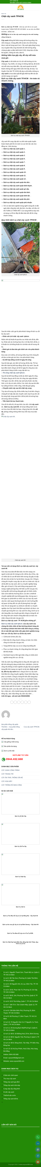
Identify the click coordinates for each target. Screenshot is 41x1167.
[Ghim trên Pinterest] (25, 702)
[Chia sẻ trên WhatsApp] (11, 702)
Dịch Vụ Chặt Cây (20, 876)
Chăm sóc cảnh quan (10, 1075)
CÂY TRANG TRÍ (7, 774)
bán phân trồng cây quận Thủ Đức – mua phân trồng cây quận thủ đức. (10, 727)
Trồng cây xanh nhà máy (11, 1085)
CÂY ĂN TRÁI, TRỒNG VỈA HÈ (12, 777)
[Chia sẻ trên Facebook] (15, 702)
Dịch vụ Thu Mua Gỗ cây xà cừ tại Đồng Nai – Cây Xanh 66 (20, 915)
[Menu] (2, 7)
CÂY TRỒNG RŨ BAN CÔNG (11, 785)
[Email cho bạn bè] (22, 702)
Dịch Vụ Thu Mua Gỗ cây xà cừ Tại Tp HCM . (20, 933)
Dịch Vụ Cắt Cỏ (20, 907)
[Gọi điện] (38, 1137)
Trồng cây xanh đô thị (10, 1099)
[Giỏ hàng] (39, 7)
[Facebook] (38, 1156)
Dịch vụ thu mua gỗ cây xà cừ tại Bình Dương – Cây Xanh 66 (20, 924)
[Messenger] (38, 1149)
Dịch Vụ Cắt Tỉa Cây (20, 846)
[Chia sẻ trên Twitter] (18, 702)
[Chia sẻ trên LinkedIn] (29, 702)
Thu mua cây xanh (9, 1078)
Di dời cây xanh (8, 1092)
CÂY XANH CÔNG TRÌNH (10, 770)
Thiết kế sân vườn (9, 1095)
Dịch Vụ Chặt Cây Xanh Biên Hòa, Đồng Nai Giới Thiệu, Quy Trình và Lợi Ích (20, 942)
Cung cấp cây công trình (11, 1089)
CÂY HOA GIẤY (6, 781)
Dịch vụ (3, 13)
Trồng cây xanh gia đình (11, 1082)
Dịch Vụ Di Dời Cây (20, 816)
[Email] (38, 1162)
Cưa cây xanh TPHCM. (32, 727)
